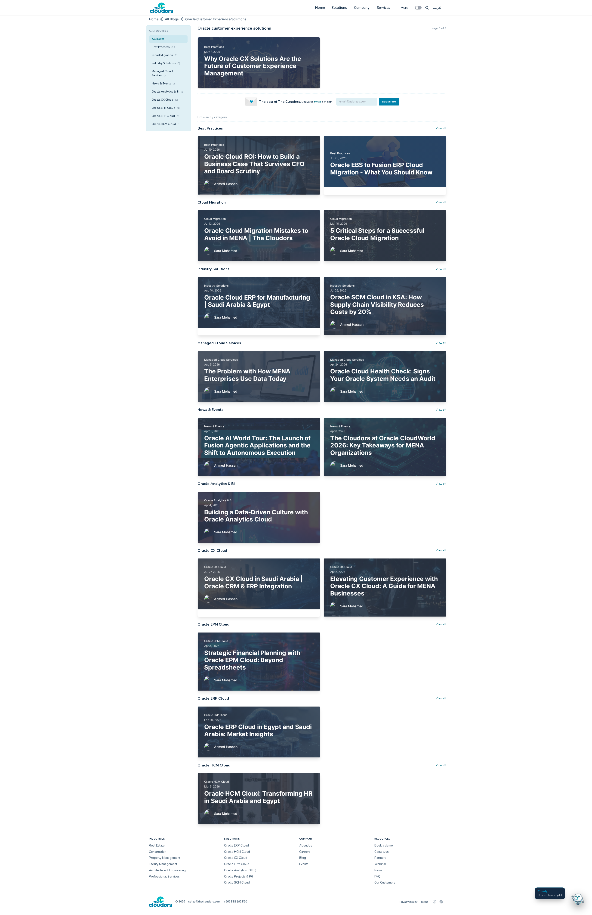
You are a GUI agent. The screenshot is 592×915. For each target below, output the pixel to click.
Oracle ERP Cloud (165, 116)
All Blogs (172, 19)
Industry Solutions (166, 63)
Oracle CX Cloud (165, 100)
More (404, 7)
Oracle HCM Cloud (166, 124)
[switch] (418, 7)
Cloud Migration (164, 55)
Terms (425, 902)
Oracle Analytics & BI (168, 91)
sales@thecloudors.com (204, 901)
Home (320, 7)
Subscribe (389, 101)
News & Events (164, 83)
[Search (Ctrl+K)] (427, 7)
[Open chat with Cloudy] (577, 899)
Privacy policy (408, 902)
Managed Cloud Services (162, 73)
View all (441, 128)
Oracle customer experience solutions (216, 19)
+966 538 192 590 (235, 901)
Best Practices (164, 47)
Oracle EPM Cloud (166, 108)
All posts (158, 39)
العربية (437, 7)
